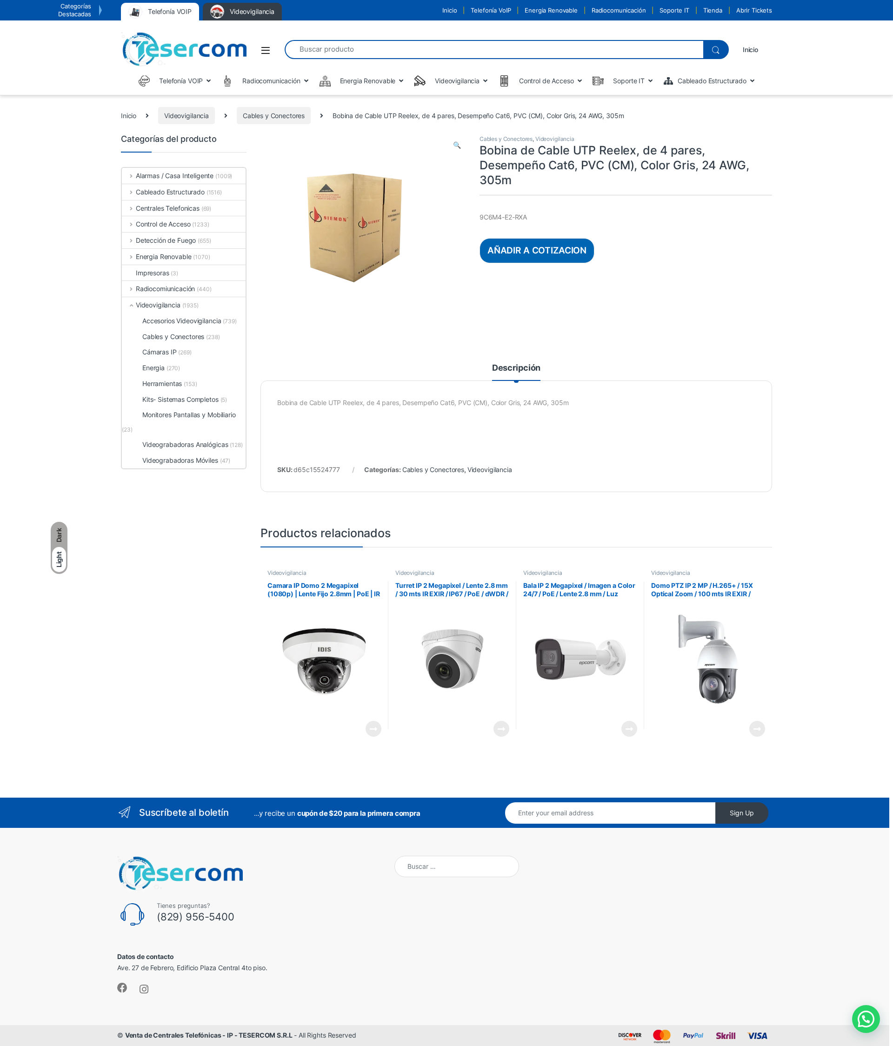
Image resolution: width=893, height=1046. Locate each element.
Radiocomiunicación (165, 289)
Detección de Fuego (166, 240)
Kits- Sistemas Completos (180, 399)
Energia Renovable (551, 10)
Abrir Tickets (754, 10)
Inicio (449, 10)
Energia (153, 368)
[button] (457, 145)
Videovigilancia (186, 116)
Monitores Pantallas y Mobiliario (189, 415)
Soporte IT (674, 10)
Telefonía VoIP (491, 10)
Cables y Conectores (274, 116)
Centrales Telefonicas (168, 208)
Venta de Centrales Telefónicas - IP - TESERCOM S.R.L (209, 1035)
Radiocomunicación (619, 10)
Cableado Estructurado (170, 192)
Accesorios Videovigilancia (181, 321)
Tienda (712, 10)
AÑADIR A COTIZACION (536, 250)
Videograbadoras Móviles (180, 460)
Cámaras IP (159, 352)
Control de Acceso (163, 224)
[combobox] (494, 49)
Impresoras (152, 273)
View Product (369, 729)
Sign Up (742, 813)
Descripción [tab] (516, 368)
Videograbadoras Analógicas (185, 444)
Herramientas (162, 383)
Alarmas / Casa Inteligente (174, 176)
